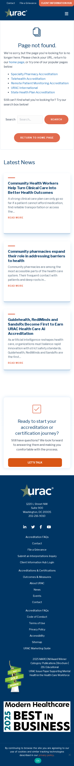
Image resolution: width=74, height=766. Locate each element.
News (37, 589)
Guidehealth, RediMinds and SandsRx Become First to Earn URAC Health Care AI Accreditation (35, 326)
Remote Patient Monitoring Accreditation (40, 83)
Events (37, 595)
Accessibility (37, 635)
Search (10, 119)
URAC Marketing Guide (37, 648)
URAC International (24, 88)
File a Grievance (28, 3)
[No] (69, 755)
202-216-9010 (37, 515)
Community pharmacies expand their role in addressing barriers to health (36, 256)
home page (16, 62)
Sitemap (37, 642)
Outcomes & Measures (37, 576)
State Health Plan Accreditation (33, 92)
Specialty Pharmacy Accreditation (34, 74)
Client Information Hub (56, 3)
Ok (38, 760)
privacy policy (46, 755)
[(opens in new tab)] (37, 716)
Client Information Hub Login (37, 562)
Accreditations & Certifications (37, 570)
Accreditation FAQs (37, 536)
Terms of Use (37, 623)
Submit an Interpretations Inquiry (37, 556)
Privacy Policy (37, 629)
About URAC (37, 583)
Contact (11, 3)
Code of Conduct (37, 616)
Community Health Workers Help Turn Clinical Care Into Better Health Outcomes (33, 188)
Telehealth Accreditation (28, 78)
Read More (15, 217)
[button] (56, 119)
